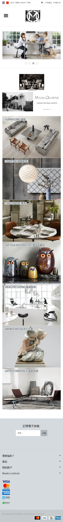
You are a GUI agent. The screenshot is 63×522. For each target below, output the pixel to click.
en (3, 3)
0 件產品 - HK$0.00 (52, 3)
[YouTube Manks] (37, 442)
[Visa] (31, 481)
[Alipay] (31, 498)
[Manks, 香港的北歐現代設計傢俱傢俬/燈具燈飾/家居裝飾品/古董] (37, 16)
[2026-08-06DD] (31, 45)
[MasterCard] (31, 486)
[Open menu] (6, 15)
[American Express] (31, 492)
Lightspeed (39, 514)
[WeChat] (31, 503)
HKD (18, 3)
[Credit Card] (51, 518)
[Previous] (8, 47)
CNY (12, 3)
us (7, 3)
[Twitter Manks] (26, 442)
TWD (29, 3)
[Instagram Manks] (42, 442)
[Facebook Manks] (20, 442)
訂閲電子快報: (31, 426)
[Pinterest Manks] (31, 442)
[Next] (55, 47)
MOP (23, 3)
